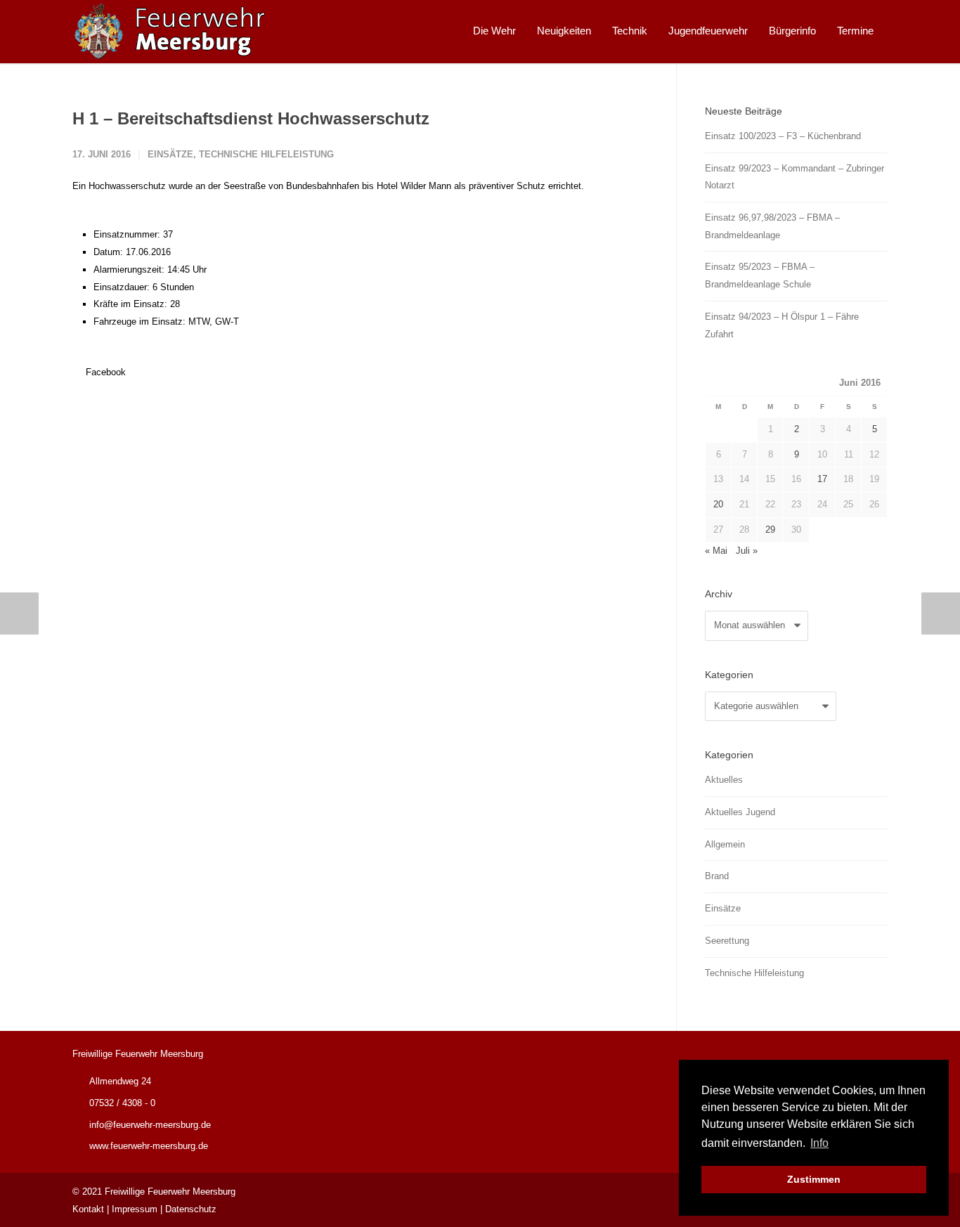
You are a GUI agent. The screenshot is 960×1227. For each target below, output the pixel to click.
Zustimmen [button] (814, 1179)
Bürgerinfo (792, 31)
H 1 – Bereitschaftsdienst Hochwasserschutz (250, 118)
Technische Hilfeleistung (266, 154)
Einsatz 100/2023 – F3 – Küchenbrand (783, 136)
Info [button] (819, 1143)
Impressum (134, 1209)
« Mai (716, 550)
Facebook (104, 372)
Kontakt (88, 1209)
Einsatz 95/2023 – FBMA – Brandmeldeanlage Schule (760, 275)
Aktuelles (724, 779)
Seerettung (727, 940)
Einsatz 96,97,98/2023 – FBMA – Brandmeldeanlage (772, 226)
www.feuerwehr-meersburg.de (148, 1146)
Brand (717, 876)
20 (718, 504)
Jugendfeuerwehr (708, 31)
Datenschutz (190, 1209)
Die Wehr (494, 31)
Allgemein (725, 844)
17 (822, 479)
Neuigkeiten (564, 31)
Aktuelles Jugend (740, 812)
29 (770, 529)
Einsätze (170, 154)
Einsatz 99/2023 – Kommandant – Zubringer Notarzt (794, 177)
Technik (629, 31)
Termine (855, 31)
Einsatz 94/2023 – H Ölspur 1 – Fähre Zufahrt (782, 325)
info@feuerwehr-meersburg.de (150, 1124)
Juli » (747, 550)
